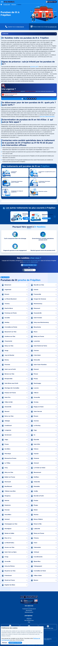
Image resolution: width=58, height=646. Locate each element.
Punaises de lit (6, 4)
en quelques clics (52, 26)
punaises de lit (34, 66)
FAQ (29, 622)
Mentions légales (31, 644)
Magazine (29, 618)
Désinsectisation (47, 214)
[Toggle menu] (2, 1)
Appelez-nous (52, 1)
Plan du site (40, 644)
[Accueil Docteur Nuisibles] (9, 2)
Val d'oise (13, 4)
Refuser (4, 642)
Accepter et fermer (15, 642)
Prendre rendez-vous (48, 628)
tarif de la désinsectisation (47, 116)
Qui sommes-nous (29, 620)
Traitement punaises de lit (29, 608)
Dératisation (27, 214)
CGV (36, 644)
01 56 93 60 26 (20, 26)
